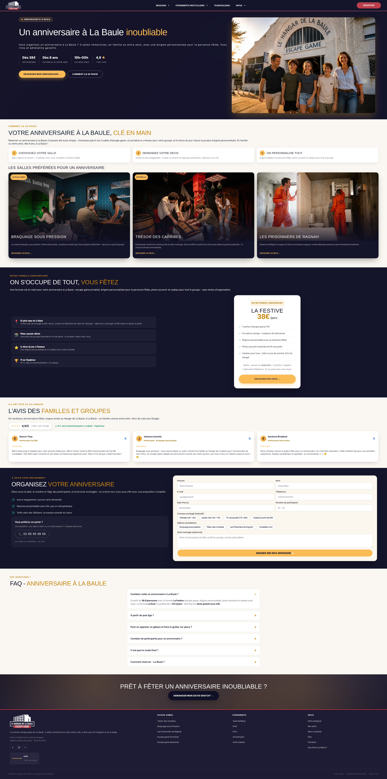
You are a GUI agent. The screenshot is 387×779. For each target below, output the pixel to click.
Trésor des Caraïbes (215, 527)
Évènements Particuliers (190, 5)
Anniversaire (238, 737)
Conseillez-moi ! (266, 527)
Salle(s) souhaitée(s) (187, 523)
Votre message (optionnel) (189, 532)
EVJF (235, 726)
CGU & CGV (338, 774)
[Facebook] (12, 747)
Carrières (312, 742)
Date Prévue (183, 503)
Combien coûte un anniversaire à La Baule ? (154, 594)
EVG (235, 731)
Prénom (181, 481)
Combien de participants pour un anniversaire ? (156, 638)
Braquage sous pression (190, 527)
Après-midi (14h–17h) (211, 518)
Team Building (222, 5)
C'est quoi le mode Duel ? (144, 650)
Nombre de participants (287, 503)
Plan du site (374, 774)
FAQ (310, 737)
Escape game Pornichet (168, 737)
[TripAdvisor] (25, 747)
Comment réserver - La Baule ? (147, 661)
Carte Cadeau (239, 742)
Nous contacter (315, 731)
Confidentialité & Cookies (356, 774)
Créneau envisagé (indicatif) (190, 514)
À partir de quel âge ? (142, 615)
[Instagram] (18, 747)
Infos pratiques (315, 721)
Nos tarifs (312, 726)
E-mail (180, 492)
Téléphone (281, 492)
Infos (239, 5)
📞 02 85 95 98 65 (32, 534)
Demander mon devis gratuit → (193, 695)
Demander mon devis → (267, 379)
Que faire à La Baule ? (317, 747)
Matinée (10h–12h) (187, 518)
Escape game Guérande (168, 742)
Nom (278, 481)
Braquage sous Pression (168, 726)
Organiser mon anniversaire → (42, 74)
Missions (161, 5)
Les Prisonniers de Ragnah (241, 527)
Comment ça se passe (85, 74)
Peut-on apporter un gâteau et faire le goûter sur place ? (161, 626)
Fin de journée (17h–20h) (236, 518)
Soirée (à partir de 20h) (263, 518)
